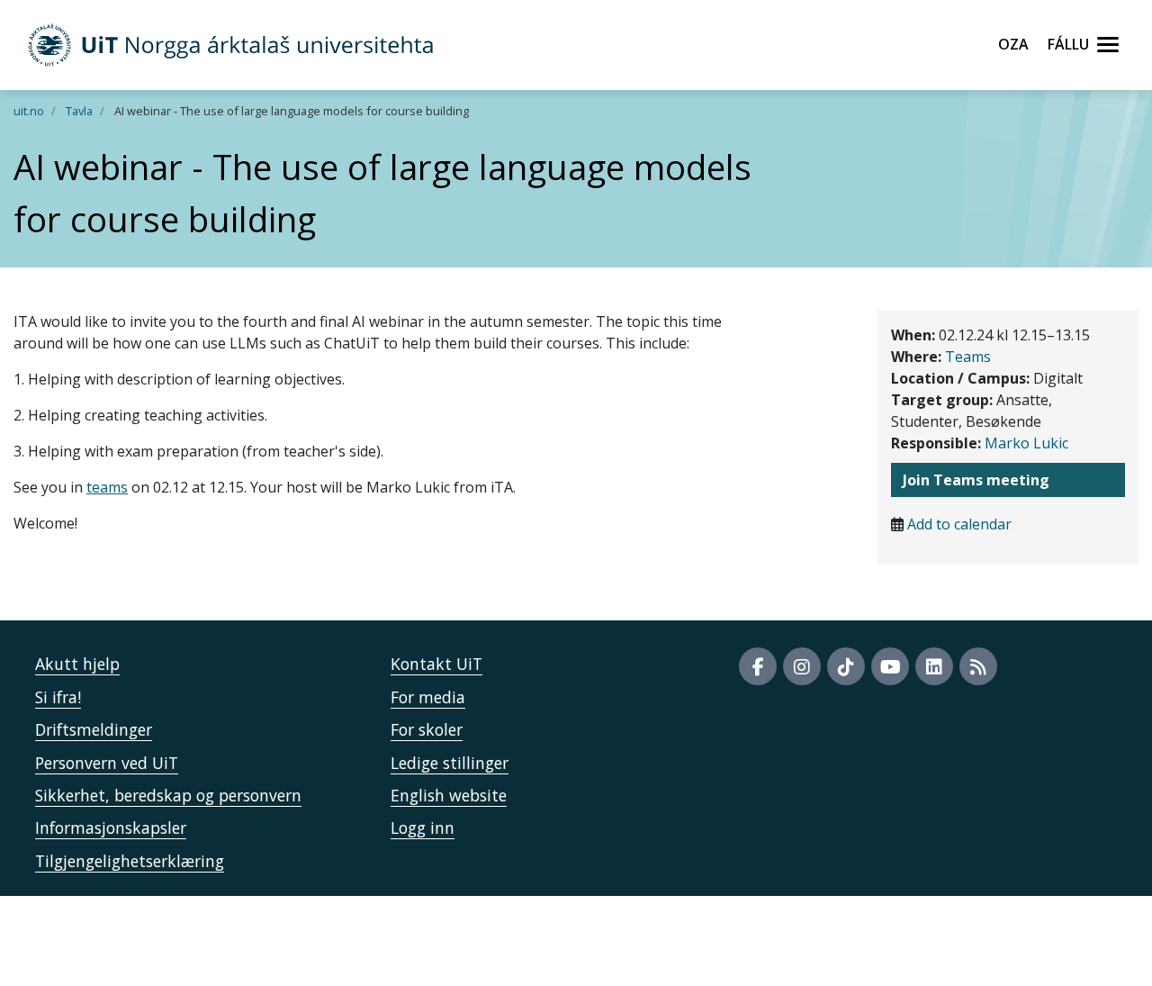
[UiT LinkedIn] (934, 666)
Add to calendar (959, 524)
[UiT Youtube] (890, 666)
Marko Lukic (1026, 443)
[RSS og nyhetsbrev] (978, 666)
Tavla (79, 111)
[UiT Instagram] (802, 666)
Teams (968, 356)
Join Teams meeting (976, 480)
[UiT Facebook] (758, 666)
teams (107, 487)
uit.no (29, 111)
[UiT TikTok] (846, 666)
